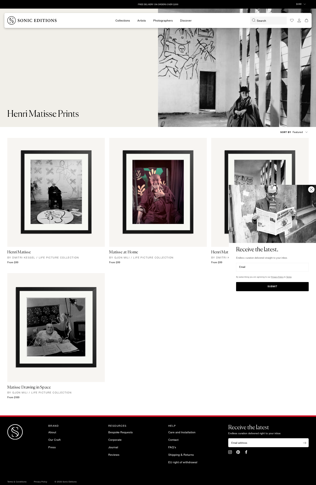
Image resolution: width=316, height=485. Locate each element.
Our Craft (54, 440)
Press (52, 447)
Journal (113, 447)
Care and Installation (181, 432)
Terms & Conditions (17, 482)
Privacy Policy (40, 482)
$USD (299, 4)
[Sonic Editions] (32, 20)
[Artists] (141, 21)
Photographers (163, 21)
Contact (173, 440)
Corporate (115, 440)
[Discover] (186, 21)
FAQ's (172, 447)
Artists (141, 21)
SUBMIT (272, 287)
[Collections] (122, 21)
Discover (186, 21)
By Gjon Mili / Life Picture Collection (141, 257)
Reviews (113, 455)
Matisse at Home (123, 252)
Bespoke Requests (120, 432)
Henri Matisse (19, 252)
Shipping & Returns (181, 455)
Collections (122, 21)
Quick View (56, 241)
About (52, 432)
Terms (288, 277)
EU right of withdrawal (182, 462)
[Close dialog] (311, 189)
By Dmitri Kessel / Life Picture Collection (43, 257)
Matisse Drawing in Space (29, 387)
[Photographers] (163, 21)
